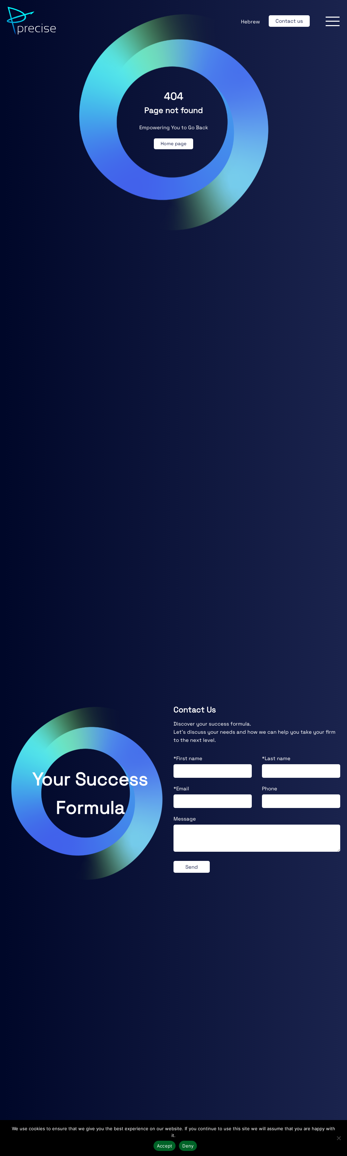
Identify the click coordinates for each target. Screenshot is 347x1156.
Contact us (289, 21)
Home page (173, 144)
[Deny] (338, 1138)
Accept (164, 1146)
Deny (187, 1146)
